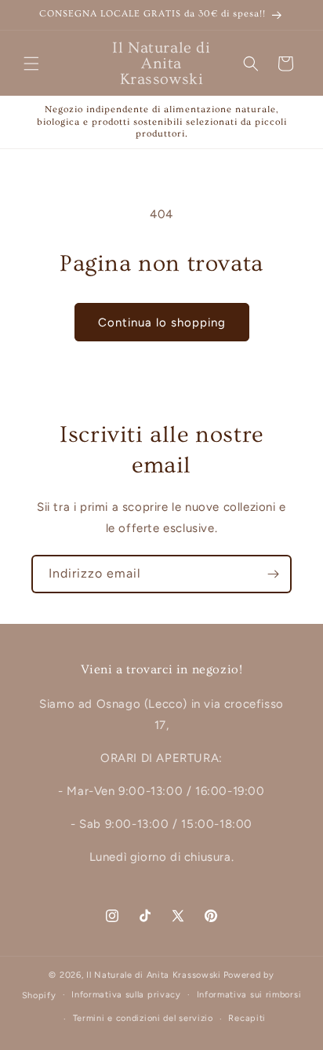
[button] (31, 63)
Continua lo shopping (162, 322)
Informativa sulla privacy (126, 995)
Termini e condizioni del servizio (143, 1018)
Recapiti (247, 1018)
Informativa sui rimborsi (249, 995)
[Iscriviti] (273, 574)
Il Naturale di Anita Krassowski (153, 975)
